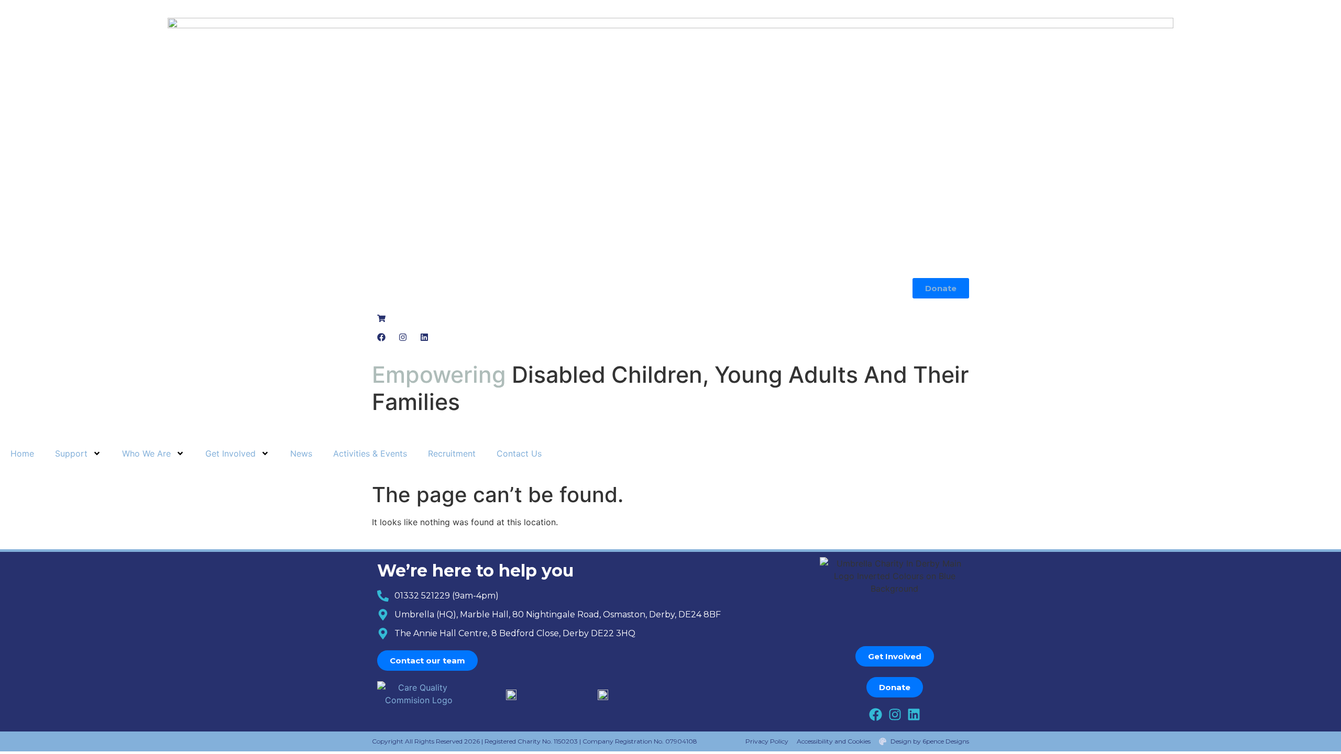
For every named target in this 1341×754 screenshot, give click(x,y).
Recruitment (452, 453)
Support (71, 453)
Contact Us (519, 453)
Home (22, 453)
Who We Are (146, 453)
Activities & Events (370, 453)
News (301, 453)
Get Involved (230, 453)
